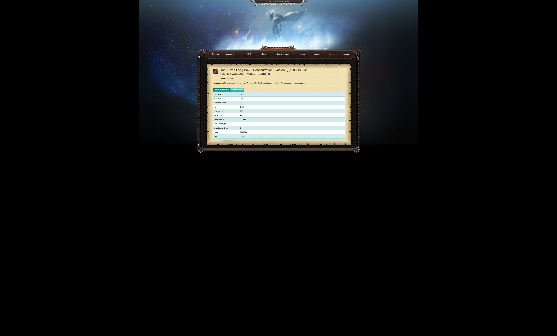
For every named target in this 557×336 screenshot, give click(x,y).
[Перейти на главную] (215, 54)
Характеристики (222, 90)
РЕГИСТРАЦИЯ (288, 4)
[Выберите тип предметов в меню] (230, 54)
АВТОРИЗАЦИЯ (269, 4)
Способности (237, 90)
